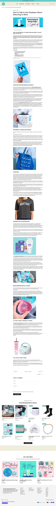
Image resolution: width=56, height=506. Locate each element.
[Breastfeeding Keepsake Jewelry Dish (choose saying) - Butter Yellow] (31, 440)
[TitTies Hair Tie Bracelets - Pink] (16, 439)
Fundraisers (39, 492)
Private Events (39, 491)
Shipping (47, 491)
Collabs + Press (39, 490)
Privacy (47, 495)
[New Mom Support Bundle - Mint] (18, 420)
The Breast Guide (31, 489)
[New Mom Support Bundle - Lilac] (16, 420)
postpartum (25, 105)
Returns (47, 492)
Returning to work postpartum (19, 52)
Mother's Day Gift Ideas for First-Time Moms (44, 481)
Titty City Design (6, 501)
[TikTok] (7, 499)
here (28, 294)
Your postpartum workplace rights (20, 51)
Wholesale (38, 489)
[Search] (50, 4)
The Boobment (22, 491)
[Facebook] (2, 499)
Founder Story (22, 490)
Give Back (21, 492)
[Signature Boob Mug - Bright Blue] (30, 421)
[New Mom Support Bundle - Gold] (15, 420)
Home (3, 7)
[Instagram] (5, 499)
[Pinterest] (4, 499)
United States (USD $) (50, 499)
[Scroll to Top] (54, 502)
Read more (3, 482)
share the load (36, 192)
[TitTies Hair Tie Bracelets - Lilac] (18, 439)
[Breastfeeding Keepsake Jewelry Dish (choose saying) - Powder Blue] (32, 440)
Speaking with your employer (19, 54)
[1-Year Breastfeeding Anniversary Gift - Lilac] (3, 420)
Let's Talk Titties (31, 490)
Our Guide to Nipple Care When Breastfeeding (26, 481)
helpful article (34, 106)
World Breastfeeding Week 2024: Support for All (10, 481)
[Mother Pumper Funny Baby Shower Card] (21, 71)
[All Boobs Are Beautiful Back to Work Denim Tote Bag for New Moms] (24, 158)
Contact (47, 489)
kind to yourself (34, 363)
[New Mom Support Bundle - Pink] (19, 420)
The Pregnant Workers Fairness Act (23, 102)
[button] (54, 4)
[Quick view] (13, 416)
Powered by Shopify (11, 501)
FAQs (46, 490)
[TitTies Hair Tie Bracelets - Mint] (19, 439)
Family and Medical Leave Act (36, 87)
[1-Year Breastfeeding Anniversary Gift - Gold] (2, 420)
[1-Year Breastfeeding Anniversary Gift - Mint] (4, 420)
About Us (21, 489)
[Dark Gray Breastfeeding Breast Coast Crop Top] (24, 208)
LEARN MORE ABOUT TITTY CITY (7, 492)
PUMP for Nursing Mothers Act (18, 323)
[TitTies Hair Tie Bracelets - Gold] (15, 439)
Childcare (16, 53)
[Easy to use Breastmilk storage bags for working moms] (24, 245)
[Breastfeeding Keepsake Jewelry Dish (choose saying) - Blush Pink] (30, 440)
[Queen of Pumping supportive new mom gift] (24, 307)
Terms (47, 496)
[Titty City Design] (3, 3)
